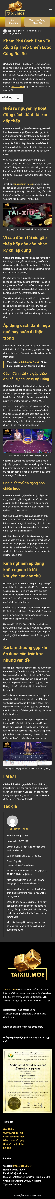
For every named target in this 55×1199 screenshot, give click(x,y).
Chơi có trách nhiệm (13, 1144)
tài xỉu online (17, 86)
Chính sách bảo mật (13, 1136)
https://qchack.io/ (22, 1166)
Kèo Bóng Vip (13, 22)
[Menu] (50, 8)
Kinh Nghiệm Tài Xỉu (12, 34)
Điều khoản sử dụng (13, 1140)
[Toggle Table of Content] (17, 97)
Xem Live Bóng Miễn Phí (37, 22)
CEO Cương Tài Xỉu (18, 829)
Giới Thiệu (8, 1129)
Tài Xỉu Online (10, 989)
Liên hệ (7, 1147)
